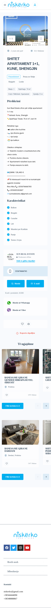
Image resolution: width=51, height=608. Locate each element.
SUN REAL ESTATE (25, 254)
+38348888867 (10, 598)
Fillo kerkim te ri (13, 406)
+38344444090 (10, 595)
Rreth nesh (12, 562)
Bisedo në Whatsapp (21, 303)
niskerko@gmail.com (13, 591)
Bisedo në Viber (19, 310)
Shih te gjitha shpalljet (25, 261)
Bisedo (17, 284)
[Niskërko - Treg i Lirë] (18, 5)
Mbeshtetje (13, 571)
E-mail (36, 284)
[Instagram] (20, 548)
